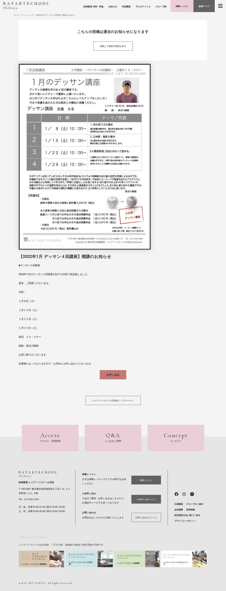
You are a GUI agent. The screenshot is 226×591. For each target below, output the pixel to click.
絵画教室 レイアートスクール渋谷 (36, 482)
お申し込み (113, 375)
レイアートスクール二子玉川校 (81, 563)
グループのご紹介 (194, 503)
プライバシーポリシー (185, 520)
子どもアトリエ (143, 6)
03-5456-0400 (31, 499)
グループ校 (161, 6)
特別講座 (126, 6)
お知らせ (113, 6)
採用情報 (190, 509)
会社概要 (178, 509)
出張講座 (178, 503)
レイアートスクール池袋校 (129, 563)
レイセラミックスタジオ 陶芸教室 (33, 564)
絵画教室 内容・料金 (94, 6)
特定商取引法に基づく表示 (187, 515)
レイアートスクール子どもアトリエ (175, 563)
